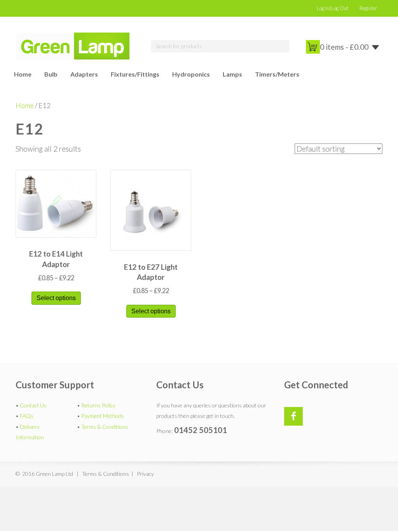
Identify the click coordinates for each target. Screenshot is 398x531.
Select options (56, 298)
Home (22, 74)
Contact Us (33, 405)
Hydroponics (191, 74)
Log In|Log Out (332, 8)
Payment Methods (102, 415)
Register (368, 8)
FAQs (26, 415)
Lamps (232, 74)
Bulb (51, 74)
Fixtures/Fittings (135, 74)
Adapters (84, 74)
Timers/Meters (277, 74)
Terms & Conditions (104, 426)
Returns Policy (98, 405)
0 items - (344, 46)
